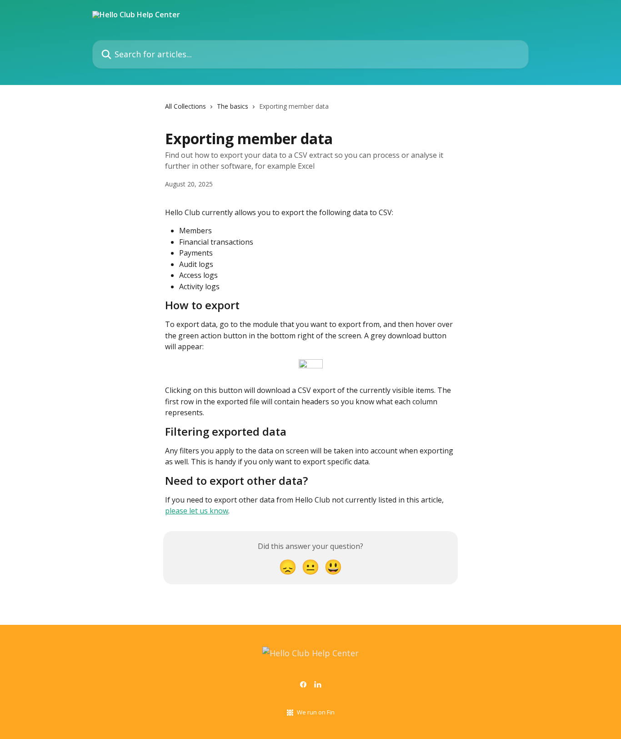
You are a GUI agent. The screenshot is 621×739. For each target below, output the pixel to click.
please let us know (196, 511)
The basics (232, 106)
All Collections (185, 106)
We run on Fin (316, 712)
